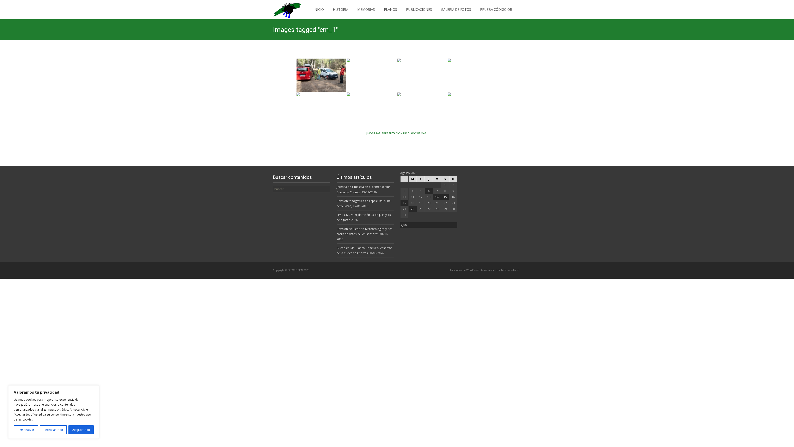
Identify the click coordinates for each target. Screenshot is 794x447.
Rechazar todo (53, 430)
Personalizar (26, 430)
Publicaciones (419, 9)
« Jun (403, 225)
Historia (340, 9)
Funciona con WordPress (465, 270)
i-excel (492, 270)
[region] (53, 412)
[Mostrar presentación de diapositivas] (397, 133)
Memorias (366, 9)
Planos (390, 9)
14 (437, 197)
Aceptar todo (81, 430)
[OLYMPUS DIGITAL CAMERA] (321, 75)
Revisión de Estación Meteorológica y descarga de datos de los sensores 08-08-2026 (365, 234)
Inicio (318, 9)
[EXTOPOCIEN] (283, 9)
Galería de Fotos (456, 9)
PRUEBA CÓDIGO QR (496, 9)
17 (404, 203)
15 (445, 197)
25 (412, 209)
